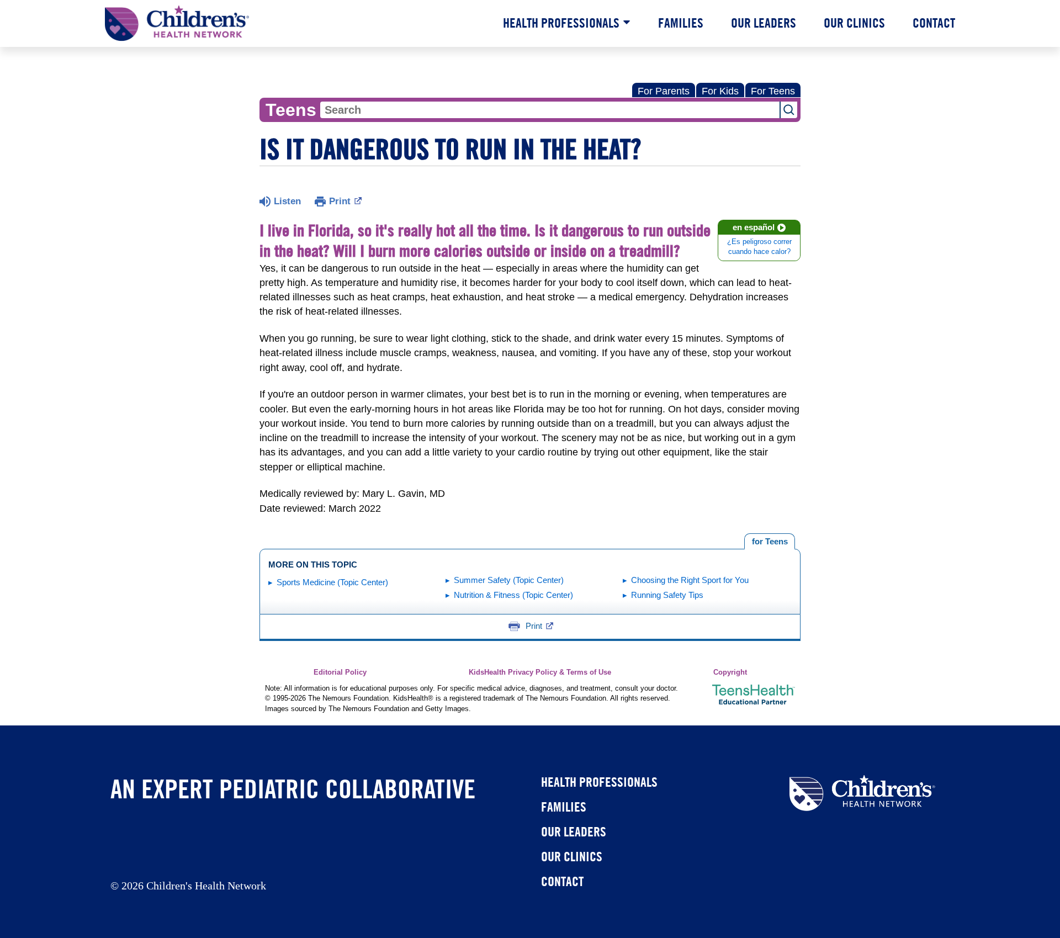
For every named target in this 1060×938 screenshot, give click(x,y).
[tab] (769, 541)
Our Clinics (854, 22)
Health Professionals (561, 22)
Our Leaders (763, 22)
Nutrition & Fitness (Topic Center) (513, 595)
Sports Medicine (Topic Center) (332, 582)
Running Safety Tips (667, 595)
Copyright (730, 672)
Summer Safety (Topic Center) (509, 580)
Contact (934, 22)
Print (340, 201)
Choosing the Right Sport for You (690, 580)
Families (680, 22)
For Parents (664, 91)
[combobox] (550, 110)
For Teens (773, 91)
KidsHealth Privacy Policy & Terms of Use (540, 672)
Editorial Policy (340, 672)
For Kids (720, 91)
